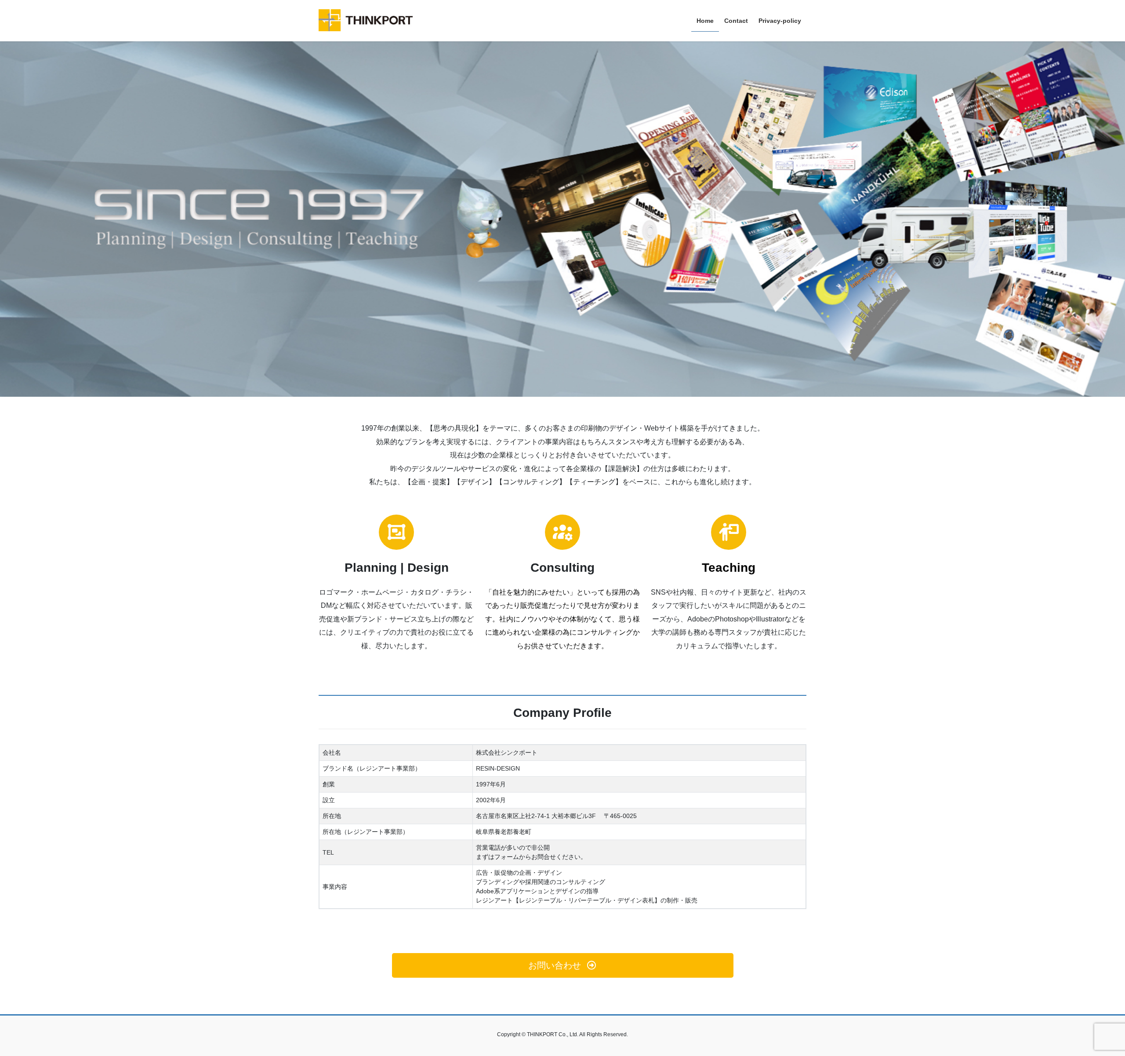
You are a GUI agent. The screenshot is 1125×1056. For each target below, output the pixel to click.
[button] (562, 965)
